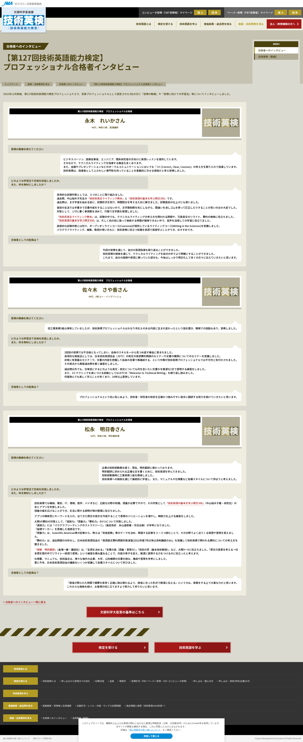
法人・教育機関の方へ (282, 24)
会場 (112, 681)
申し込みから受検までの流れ (75, 681)
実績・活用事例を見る (251, 24)
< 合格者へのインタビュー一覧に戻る (24, 602)
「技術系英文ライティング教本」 (106, 198)
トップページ (11, 84)
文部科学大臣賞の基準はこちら (122, 612)
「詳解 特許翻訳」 (45, 549)
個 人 (200, 12)
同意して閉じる (151, 736)
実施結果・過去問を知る (218, 24)
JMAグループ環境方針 (42, 738)
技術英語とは (143, 24)
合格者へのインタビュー (71, 84)
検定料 (122, 681)
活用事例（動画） (268, 56)
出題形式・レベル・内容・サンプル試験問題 (99, 705)
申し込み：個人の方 (203, 681)
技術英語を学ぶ (188, 24)
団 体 (214, 12)
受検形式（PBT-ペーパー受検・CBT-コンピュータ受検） (159, 681)
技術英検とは (49, 681)
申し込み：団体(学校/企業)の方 (234, 681)
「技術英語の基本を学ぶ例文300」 (147, 198)
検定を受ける (165, 24)
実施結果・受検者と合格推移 (57, 705)
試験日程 (99, 681)
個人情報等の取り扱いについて (144, 730)
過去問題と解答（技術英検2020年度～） (146, 705)
